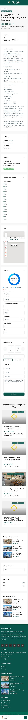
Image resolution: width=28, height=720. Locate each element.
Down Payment (7, 316)
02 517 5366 (6, 656)
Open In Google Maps (9, 168)
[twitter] (6, 645)
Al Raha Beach (6, 703)
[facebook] (2, 645)
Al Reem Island (11, 26)
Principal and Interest (8, 292)
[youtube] (18, 645)
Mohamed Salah (7, 717)
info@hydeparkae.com (8, 659)
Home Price (6, 310)
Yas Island (5, 705)
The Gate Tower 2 (5, 28)
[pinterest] (14, 645)
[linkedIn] (10, 645)
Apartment (4, 11)
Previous (5, 349)
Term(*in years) (7, 323)
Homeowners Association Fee (11, 303)
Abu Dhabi (4, 26)
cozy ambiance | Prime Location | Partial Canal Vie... (12, 460)
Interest (5, 329)
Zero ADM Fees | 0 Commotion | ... (18, 238)
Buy (4, 582)
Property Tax (6, 296)
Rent (10, 11)
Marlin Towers (14, 433)
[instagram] (22, 645)
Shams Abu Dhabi (20, 26)
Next (22, 349)
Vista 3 (12, 466)
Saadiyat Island (6, 707)
